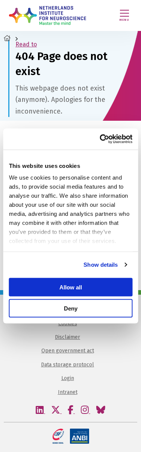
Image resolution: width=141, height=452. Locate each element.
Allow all (70, 287)
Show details (100, 264)
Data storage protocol (67, 364)
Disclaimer (67, 337)
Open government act (67, 350)
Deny (70, 308)
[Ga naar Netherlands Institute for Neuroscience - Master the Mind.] (7, 38)
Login (67, 378)
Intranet (67, 392)
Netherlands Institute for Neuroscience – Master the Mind (47, 15)
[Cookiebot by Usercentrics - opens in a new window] (100, 139)
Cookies (67, 323)
